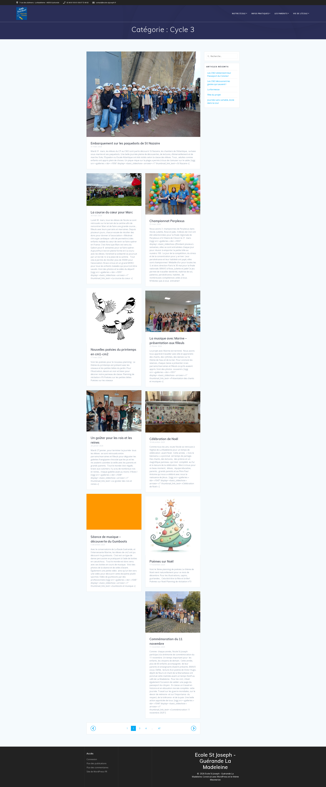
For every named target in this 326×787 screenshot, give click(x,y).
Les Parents (281, 13)
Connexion (92, 759)
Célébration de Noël (164, 439)
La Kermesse (213, 89)
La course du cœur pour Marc (112, 212)
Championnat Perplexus (167, 221)
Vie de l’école (300, 13)
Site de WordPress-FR (97, 771)
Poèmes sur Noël (161, 561)
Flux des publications (96, 763)
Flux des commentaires (97, 767)
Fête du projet (214, 94)
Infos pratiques (260, 13)
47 (160, 728)
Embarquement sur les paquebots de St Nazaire (125, 143)
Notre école (239, 13)
